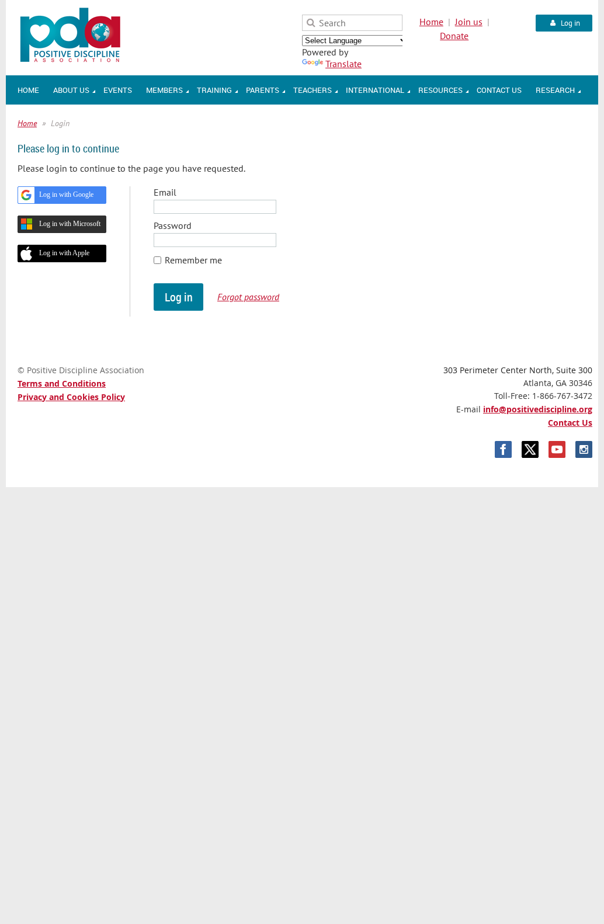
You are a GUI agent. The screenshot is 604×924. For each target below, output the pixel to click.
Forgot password (248, 297)
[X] (530, 449)
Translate (343, 64)
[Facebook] (503, 449)
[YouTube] (557, 449)
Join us (468, 21)
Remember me (193, 260)
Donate (454, 35)
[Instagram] (583, 449)
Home (431, 21)
